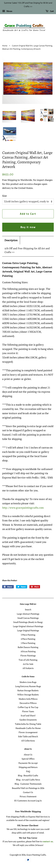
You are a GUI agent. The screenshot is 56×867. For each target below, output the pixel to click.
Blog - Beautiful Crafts (28, 775)
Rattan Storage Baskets (28, 690)
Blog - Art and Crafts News (28, 779)
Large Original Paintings (28, 630)
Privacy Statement (28, 796)
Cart (52, 11)
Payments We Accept (28, 763)
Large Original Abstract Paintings (28, 626)
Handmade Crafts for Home (28, 728)
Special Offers (28, 758)
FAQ (28, 771)
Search (28, 609)
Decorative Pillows (28, 703)
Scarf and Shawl (28, 715)
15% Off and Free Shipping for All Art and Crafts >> (27, 250)
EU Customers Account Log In (28, 800)
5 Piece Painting (28, 643)
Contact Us (28, 792)
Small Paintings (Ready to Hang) (28, 622)
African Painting (28, 651)
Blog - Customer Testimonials (28, 783)
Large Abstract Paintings (28, 613)
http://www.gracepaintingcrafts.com (23, 507)
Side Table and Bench (28, 736)
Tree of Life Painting (28, 659)
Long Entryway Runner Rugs (28, 686)
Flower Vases (28, 711)
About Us (28, 754)
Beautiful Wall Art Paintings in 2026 (28, 788)
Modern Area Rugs (28, 682)
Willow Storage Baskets (28, 694)
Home (4, 45)
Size (4, 195)
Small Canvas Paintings (28, 618)
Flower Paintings (28, 655)
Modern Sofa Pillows (28, 698)
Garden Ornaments (28, 719)
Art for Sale (28, 664)
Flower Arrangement (28, 732)
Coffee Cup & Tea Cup (28, 707)
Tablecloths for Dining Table (28, 724)
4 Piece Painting (28, 638)
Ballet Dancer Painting (28, 647)
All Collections (28, 740)
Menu (9, 11)
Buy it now (28, 227)
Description (11, 240)
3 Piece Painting (28, 634)
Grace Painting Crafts (36, 854)
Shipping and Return (28, 767)
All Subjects (28, 668)
